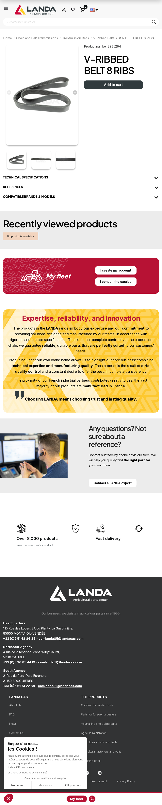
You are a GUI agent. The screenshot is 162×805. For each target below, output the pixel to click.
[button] (75, 92)
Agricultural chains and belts (99, 742)
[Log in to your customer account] (63, 9)
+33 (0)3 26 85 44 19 (19, 662)
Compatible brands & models (29, 196)
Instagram (87, 773)
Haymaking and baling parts (99, 723)
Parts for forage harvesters (98, 714)
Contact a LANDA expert (113, 483)
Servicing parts (91, 760)
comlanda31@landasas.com (60, 686)
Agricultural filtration (93, 733)
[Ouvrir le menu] (6, 9)
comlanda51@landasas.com (60, 662)
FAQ (12, 714)
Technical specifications (25, 177)
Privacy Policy (126, 781)
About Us (15, 705)
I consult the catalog (116, 282)
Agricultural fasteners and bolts (101, 751)
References (13, 187)
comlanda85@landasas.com (61, 639)
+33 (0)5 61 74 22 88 (19, 686)
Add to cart (113, 85)
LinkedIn (100, 773)
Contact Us (16, 733)
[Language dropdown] (94, 10)
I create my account (115, 270)
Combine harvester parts (97, 705)
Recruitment (99, 781)
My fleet (76, 799)
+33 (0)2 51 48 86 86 (19, 639)
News (13, 723)
